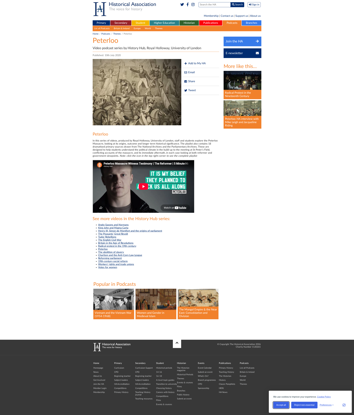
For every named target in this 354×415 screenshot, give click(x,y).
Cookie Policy (324, 396)
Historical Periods (185, 375)
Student (140, 23)
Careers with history (165, 392)
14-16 (159, 372)
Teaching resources (144, 399)
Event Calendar (205, 368)
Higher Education (164, 23)
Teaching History (226, 372)
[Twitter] (182, 4)
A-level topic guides (165, 380)
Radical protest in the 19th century (117, 246)
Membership (211, 16)
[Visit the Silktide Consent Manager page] (344, 405)
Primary (101, 23)
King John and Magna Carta (113, 228)
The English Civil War (109, 240)
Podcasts (232, 23)
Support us (241, 16)
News (96, 372)
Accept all (281, 405)
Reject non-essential (304, 405)
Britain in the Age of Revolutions (115, 243)
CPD (116, 372)
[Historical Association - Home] (111, 350)
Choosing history (164, 388)
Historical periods (164, 368)
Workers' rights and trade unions (116, 264)
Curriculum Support (144, 368)
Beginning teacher (122, 376)
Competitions (120, 388)
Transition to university (166, 384)
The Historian (225, 376)
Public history (183, 395)
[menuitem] (101, 23)
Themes (158, 28)
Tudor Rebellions (107, 237)
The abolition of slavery (111, 252)
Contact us (227, 16)
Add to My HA (197, 63)
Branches (251, 23)
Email (191, 72)
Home (95, 34)
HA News (223, 392)
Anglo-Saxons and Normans (113, 225)
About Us (97, 376)
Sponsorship (203, 388)
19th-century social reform (113, 261)
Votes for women (107, 267)
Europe (137, 28)
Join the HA (98, 384)
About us (255, 16)
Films (158, 400)
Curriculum (119, 368)
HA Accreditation (121, 384)
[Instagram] (193, 4)
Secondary (120, 23)
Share (191, 81)
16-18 (159, 376)
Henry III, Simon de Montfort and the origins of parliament (130, 231)
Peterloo (103, 249)
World (148, 28)
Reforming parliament (110, 258)
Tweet (192, 90)
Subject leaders (121, 380)
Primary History (121, 392)
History (222, 380)
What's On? (203, 376)
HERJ (221, 388)
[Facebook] (187, 4)
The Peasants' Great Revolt (113, 234)
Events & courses (164, 404)
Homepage (98, 368)
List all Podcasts (102, 28)
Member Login (99, 388)
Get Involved (99, 380)
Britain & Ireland (122, 28)
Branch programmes (207, 380)
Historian (189, 23)
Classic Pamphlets (227, 384)
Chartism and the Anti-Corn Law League (120, 255)
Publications (210, 23)
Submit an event (184, 399)
